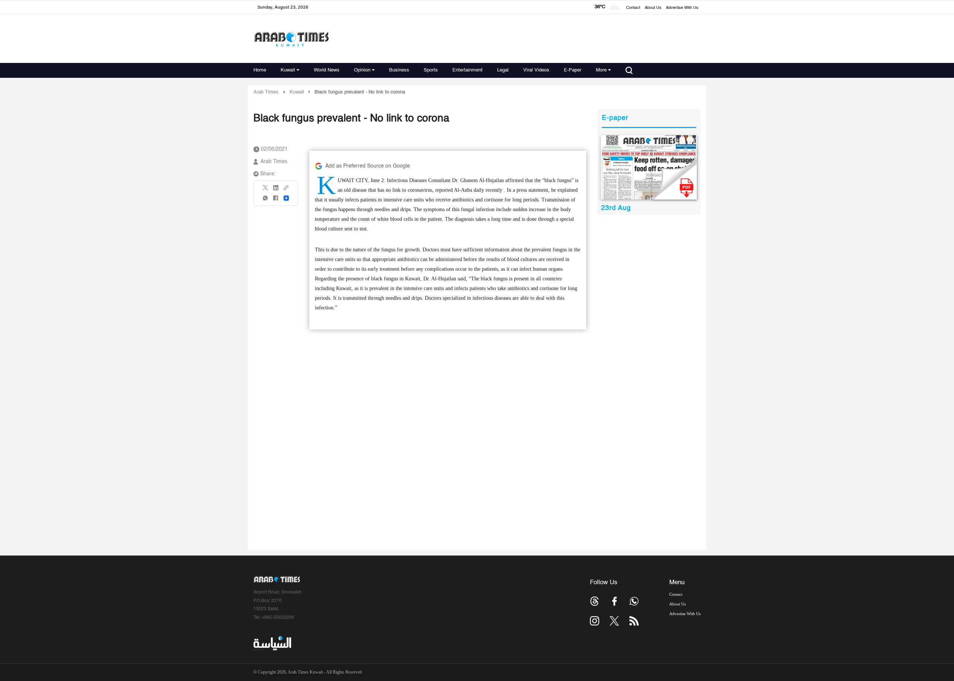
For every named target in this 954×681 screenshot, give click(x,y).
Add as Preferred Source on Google (367, 166)
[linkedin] (276, 190)
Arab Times (265, 92)
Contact (633, 8)
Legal (503, 70)
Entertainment (467, 70)
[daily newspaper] (649, 167)
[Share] (286, 198)
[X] (265, 190)
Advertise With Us (682, 8)
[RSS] (634, 621)
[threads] (594, 601)
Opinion (362, 70)
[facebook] (276, 200)
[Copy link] (286, 190)
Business (399, 70)
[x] (614, 621)
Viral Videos (536, 70)
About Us (653, 8)
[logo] (291, 39)
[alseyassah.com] (272, 643)
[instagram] (594, 621)
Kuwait (288, 70)
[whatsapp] (265, 200)
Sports (431, 70)
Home (259, 70)
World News (326, 70)
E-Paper (572, 70)
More (601, 70)
